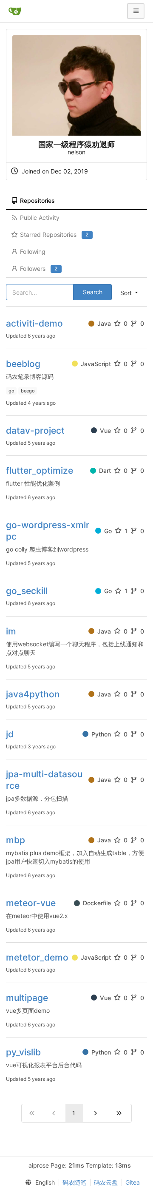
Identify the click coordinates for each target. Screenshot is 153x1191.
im (11, 631)
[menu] (37, 1182)
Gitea (132, 1182)
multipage (27, 997)
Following (32, 251)
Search (92, 292)
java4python (33, 694)
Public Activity (40, 217)
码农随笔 (74, 1182)
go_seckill (27, 591)
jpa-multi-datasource (44, 780)
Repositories (37, 200)
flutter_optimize (39, 470)
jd (10, 734)
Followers (38, 268)
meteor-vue (31, 903)
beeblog (23, 363)
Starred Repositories (54, 234)
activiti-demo (34, 323)
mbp (15, 840)
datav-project (35, 430)
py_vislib (23, 1052)
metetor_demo (37, 957)
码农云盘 (106, 1182)
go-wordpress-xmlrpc (47, 531)
